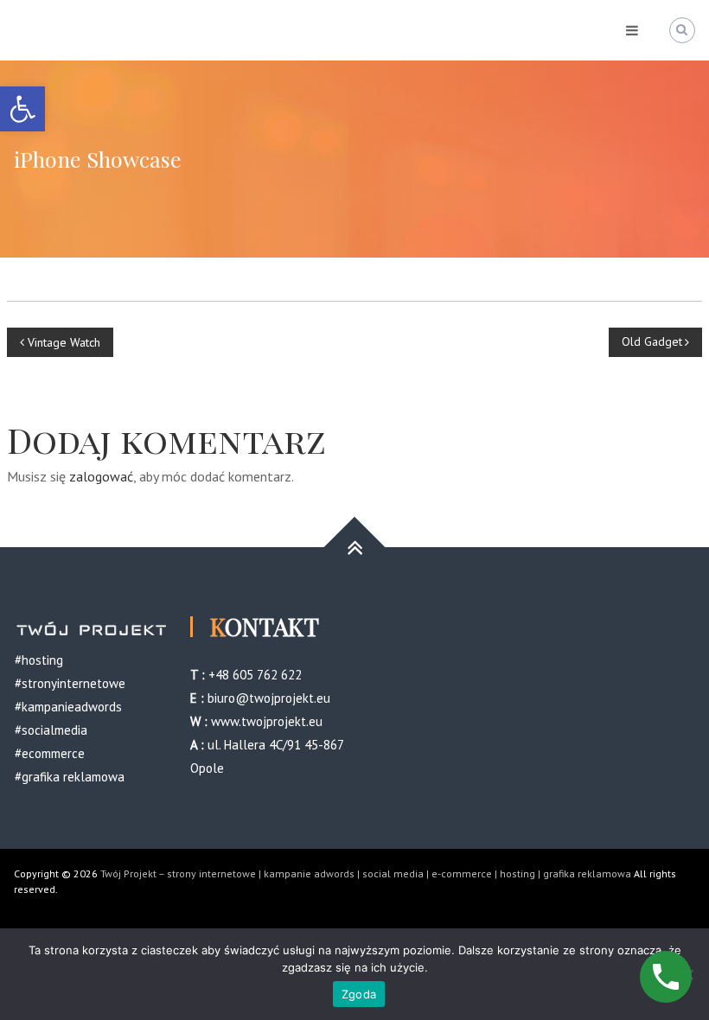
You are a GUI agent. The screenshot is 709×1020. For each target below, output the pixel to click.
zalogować (101, 476)
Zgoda (359, 994)
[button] (22, 108)
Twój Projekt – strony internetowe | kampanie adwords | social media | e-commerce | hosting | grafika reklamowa (365, 873)
